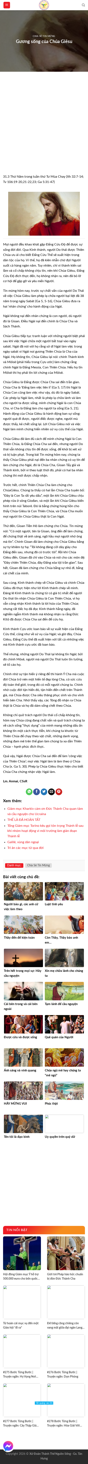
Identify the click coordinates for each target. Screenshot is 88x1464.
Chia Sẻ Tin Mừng (44, 36)
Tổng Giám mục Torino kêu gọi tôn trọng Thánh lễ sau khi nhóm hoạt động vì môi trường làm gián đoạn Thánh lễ (45, 831)
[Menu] (6, 5)
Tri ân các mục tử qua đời (25, 848)
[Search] (83, 5)
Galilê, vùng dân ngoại (23, 842)
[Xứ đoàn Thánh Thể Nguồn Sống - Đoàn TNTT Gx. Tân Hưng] (44, 5)
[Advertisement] (44, 128)
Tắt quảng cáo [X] (44, 1403)
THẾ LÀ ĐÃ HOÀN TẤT (23, 819)
